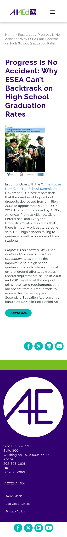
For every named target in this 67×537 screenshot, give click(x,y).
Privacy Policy (15, 511)
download (18, 313)
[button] (28, 346)
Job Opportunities (18, 503)
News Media (14, 496)
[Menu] (53, 12)
